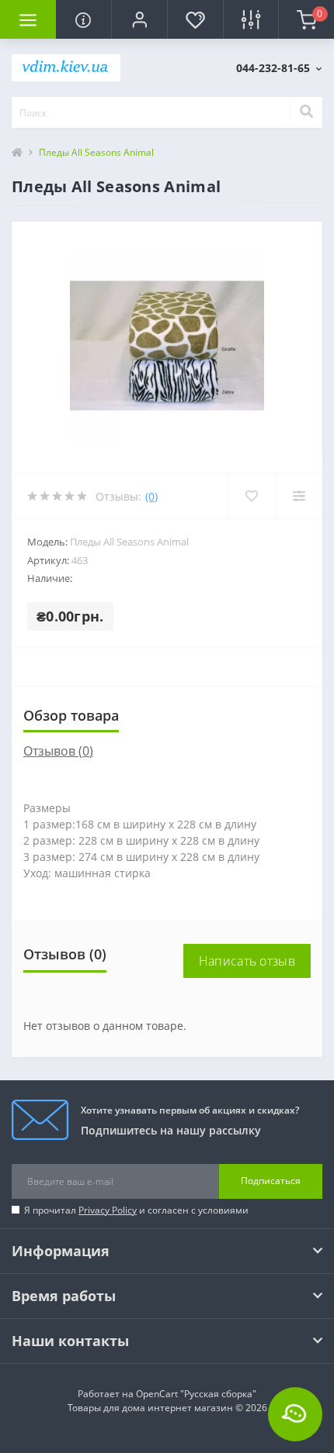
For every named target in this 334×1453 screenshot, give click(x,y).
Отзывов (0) (58, 750)
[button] (139, 19)
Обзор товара (71, 715)
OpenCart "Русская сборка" (196, 1393)
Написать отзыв (247, 960)
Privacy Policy (107, 1210)
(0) (151, 496)
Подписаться (271, 1180)
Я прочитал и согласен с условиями (136, 1210)
